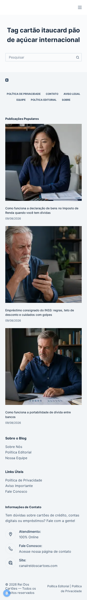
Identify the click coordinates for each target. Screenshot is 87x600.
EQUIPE (21, 99)
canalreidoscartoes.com (38, 566)
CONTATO (52, 93)
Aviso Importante (19, 486)
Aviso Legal (72, 93)
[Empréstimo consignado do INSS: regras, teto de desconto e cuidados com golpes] (43, 264)
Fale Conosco (16, 491)
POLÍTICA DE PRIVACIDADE (24, 93)
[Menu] (80, 7)
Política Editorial (44, 99)
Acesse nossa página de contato (45, 551)
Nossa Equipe (16, 458)
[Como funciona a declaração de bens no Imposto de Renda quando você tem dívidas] (43, 162)
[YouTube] (6, 80)
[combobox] (40, 57)
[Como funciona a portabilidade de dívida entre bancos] (43, 366)
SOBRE (66, 99)
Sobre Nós (13, 447)
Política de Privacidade (23, 480)
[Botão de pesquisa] (77, 57)
